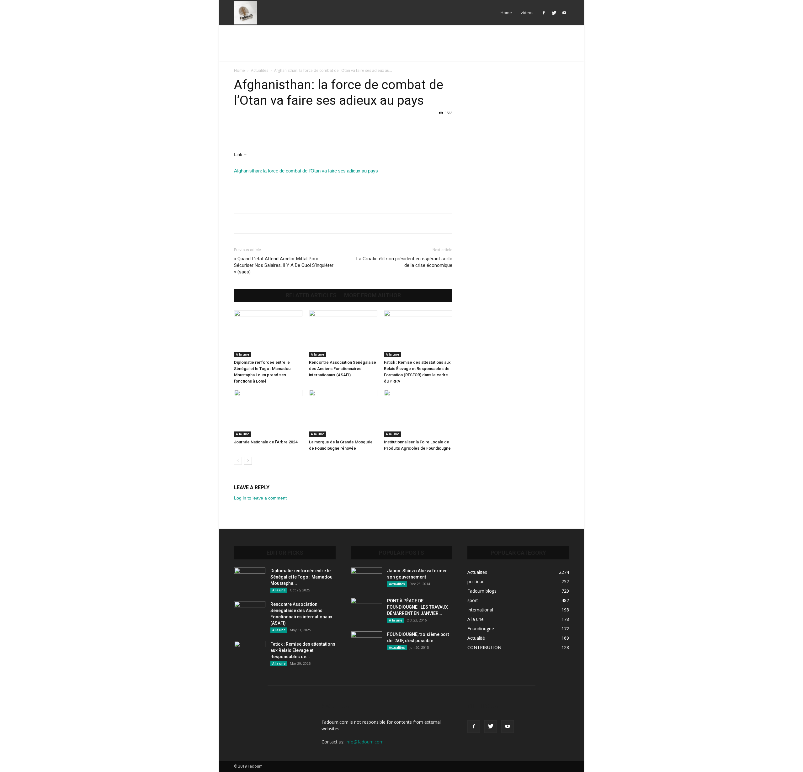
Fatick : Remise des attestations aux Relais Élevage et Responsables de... (302, 650)
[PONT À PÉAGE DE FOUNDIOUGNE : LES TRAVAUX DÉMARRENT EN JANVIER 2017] (366, 609)
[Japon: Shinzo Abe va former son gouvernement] (366, 579)
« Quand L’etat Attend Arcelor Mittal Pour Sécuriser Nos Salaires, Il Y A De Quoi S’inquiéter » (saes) (283, 265)
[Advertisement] (401, 47)
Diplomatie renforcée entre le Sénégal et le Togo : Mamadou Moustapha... (301, 577)
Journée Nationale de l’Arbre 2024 (265, 442)
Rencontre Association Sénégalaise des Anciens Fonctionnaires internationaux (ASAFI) (342, 368)
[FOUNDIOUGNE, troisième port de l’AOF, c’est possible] (366, 642)
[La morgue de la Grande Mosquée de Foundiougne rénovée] (343, 413)
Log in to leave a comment (260, 497)
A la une (242, 354)
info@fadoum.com (365, 742)
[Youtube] (564, 12)
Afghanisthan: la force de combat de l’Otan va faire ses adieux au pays (306, 170)
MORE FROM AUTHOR (372, 295)
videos (527, 12)
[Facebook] (543, 12)
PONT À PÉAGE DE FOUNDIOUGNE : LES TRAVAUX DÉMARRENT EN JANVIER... (417, 607)
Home (506, 12)
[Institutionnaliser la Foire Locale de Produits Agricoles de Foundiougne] (418, 413)
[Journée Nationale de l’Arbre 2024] (268, 413)
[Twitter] (554, 12)
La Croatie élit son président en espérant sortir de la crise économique (404, 262)
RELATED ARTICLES (311, 295)
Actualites (259, 70)
